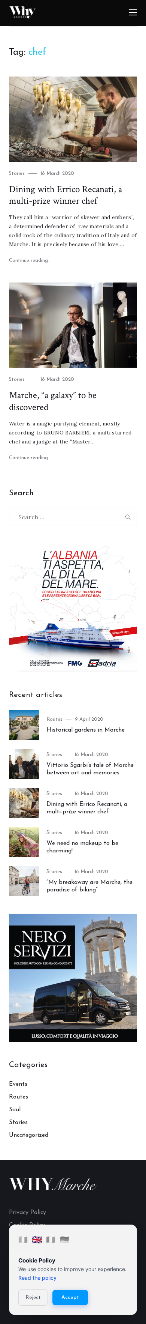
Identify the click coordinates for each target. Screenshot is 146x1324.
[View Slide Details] (73, 608)
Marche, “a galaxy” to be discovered (53, 401)
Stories (17, 173)
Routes (54, 719)
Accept (70, 1297)
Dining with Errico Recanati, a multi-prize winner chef (65, 195)
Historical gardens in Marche (85, 730)
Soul (15, 1110)
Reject (33, 1297)
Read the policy (37, 1277)
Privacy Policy (27, 1213)
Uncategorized (28, 1135)
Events (18, 1084)
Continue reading (30, 260)
